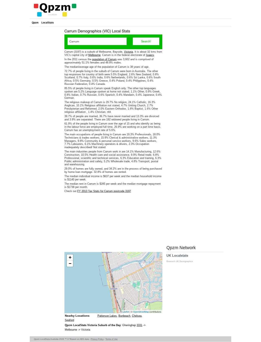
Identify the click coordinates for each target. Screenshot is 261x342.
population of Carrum (104, 59)
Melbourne (94, 55)
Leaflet (125, 311)
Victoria (128, 51)
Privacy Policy (97, 339)
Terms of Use (111, 339)
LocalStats (47, 22)
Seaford (69, 320)
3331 (139, 325)
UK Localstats (179, 258)
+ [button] (70, 257)
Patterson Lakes (107, 315)
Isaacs (150, 55)
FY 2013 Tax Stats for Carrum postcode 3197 (104, 191)
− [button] (70, 263)
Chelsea (137, 315)
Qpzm (35, 22)
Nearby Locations (77, 315)
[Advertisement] (113, 222)
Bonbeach (124, 315)
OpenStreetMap (141, 311)
